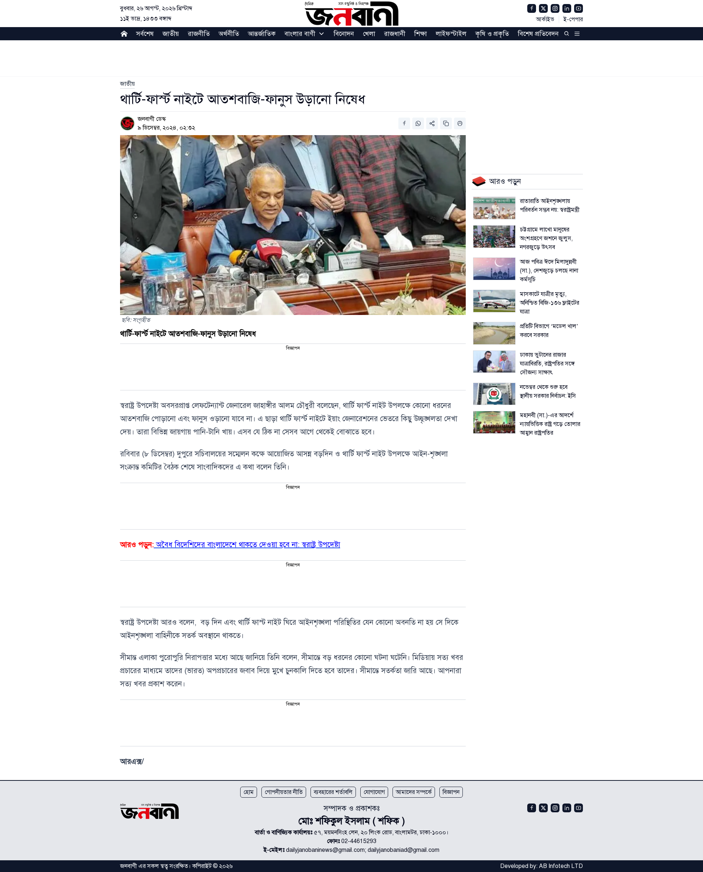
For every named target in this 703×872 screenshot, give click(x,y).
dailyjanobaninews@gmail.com (325, 850)
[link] (127, 83)
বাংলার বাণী (299, 34)
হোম (248, 792)
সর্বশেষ (145, 34)
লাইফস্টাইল (451, 34)
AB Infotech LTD (561, 866)
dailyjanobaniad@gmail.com (403, 850)
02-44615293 (358, 841)
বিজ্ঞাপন (451, 792)
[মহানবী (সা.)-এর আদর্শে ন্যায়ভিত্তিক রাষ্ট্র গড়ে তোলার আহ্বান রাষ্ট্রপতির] (494, 422)
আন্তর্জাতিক (262, 34)
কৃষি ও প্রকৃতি (492, 34)
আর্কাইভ (545, 19)
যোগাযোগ (374, 792)
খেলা (369, 34)
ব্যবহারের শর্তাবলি (333, 792)
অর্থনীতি (229, 34)
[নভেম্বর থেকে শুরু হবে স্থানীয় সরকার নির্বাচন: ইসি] (494, 394)
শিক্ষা (420, 34)
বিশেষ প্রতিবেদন (538, 34)
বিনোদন (344, 34)
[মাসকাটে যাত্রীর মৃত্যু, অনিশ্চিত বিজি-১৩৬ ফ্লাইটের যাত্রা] (494, 301)
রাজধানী (394, 34)
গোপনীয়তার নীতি (284, 792)
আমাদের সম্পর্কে (414, 792)
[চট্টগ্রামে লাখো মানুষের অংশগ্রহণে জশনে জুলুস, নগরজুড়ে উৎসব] (494, 236)
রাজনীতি (199, 34)
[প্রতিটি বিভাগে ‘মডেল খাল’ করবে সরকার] (494, 333)
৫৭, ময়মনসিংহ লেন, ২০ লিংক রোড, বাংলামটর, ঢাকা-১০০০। (381, 832)
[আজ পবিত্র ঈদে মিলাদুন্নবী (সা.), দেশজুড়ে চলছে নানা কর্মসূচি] (494, 268)
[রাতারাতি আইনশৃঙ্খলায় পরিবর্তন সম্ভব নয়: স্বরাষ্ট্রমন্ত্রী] (494, 208)
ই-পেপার (573, 19)
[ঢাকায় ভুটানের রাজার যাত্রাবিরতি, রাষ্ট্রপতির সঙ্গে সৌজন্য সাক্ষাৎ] (494, 361)
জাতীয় (171, 34)
